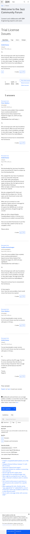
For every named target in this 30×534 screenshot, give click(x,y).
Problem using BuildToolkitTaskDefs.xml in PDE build (15, 461)
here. (17, 402)
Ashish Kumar (5, 45)
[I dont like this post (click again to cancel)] (24, 72)
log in (9, 389)
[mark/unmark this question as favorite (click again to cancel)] (2, 72)
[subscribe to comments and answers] (2, 441)
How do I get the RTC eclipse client (12, 472)
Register (3, 389)
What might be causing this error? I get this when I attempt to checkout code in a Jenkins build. (15, 477)
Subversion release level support (11, 467)
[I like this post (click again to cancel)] (21, 72)
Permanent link (5, 101)
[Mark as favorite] (2, 72)
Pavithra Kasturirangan (7, 247)
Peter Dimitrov (5, 103)
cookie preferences (7, 525)
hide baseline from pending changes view (13, 474)
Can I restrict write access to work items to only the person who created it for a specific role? (14, 482)
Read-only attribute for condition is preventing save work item (15, 470)
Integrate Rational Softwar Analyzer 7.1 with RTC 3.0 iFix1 (14, 465)
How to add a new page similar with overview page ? (14, 493)
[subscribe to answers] (2, 438)
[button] (28, 514)
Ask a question (6, 409)
